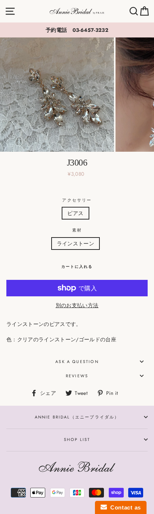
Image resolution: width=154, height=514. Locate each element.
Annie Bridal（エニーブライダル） (77, 417)
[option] (77, 30)
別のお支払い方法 (77, 305)
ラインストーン (75, 243)
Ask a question (76, 362)
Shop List (77, 439)
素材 (77, 230)
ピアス (75, 213)
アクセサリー (77, 200)
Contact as (124, 507)
